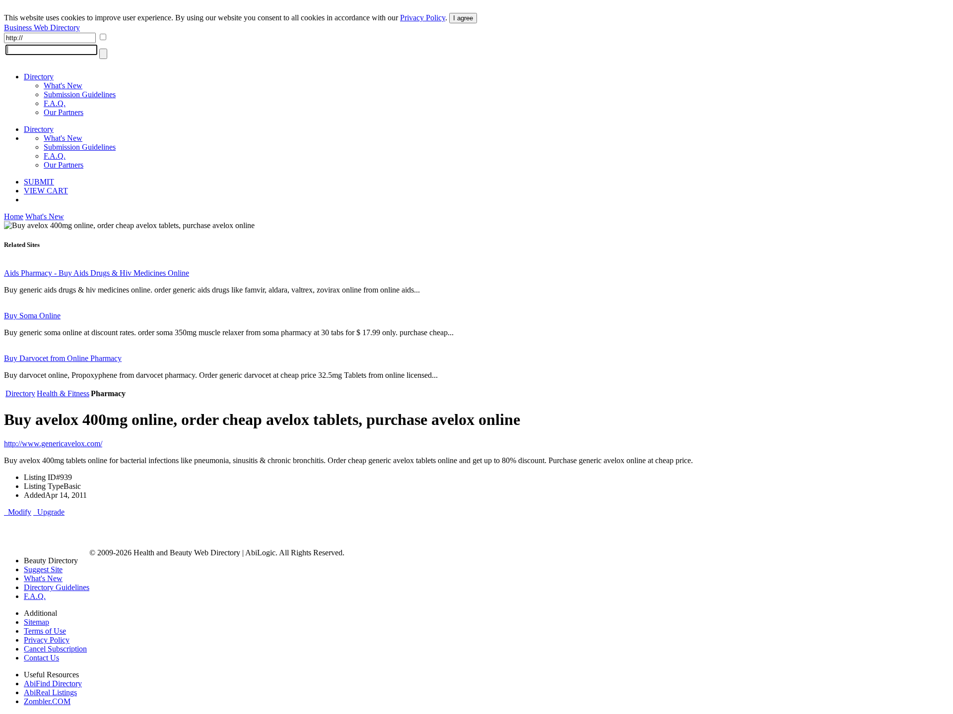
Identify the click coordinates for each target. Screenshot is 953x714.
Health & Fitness (63, 393)
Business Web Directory (42, 27)
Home (13, 216)
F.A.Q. (55, 103)
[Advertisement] (120, 531)
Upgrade (49, 512)
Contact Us (41, 658)
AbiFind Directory (53, 683)
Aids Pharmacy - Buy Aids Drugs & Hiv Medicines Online (96, 273)
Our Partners (63, 112)
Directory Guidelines (56, 587)
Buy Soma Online (32, 315)
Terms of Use (45, 631)
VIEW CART (46, 190)
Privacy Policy (422, 17)
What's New (63, 85)
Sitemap (36, 622)
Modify (17, 512)
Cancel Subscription (55, 649)
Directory (39, 76)
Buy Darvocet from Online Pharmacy (63, 358)
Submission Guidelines (80, 94)
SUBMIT (39, 182)
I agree (463, 18)
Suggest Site (43, 569)
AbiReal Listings (50, 692)
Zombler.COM (47, 701)
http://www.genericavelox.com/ (53, 443)
